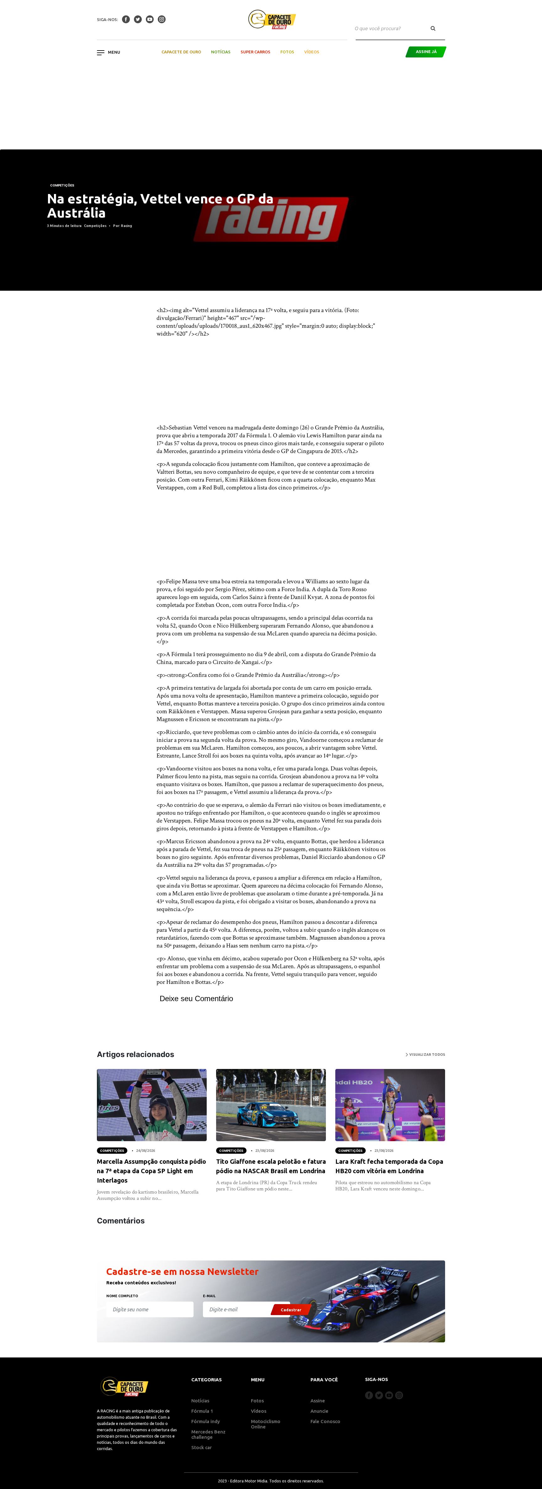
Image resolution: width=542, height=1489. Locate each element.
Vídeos (311, 52)
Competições (62, 185)
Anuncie (319, 1411)
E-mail (209, 1296)
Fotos (287, 52)
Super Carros (255, 52)
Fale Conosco (325, 1421)
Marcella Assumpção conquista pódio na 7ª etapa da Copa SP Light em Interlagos (151, 1171)
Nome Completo (122, 1296)
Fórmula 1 (202, 1411)
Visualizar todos (426, 1054)
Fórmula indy (205, 1421)
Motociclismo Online (265, 1424)
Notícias (221, 52)
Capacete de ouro (181, 52)
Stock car (201, 1447)
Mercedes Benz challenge (208, 1434)
